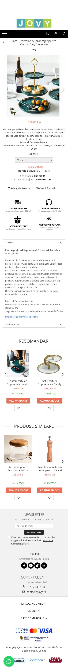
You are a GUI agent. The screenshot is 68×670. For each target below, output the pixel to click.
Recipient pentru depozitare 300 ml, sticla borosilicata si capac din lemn (18, 468)
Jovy (34, 49)
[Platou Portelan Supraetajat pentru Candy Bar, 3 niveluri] (34, 86)
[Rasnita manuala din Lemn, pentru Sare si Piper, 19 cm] (50, 449)
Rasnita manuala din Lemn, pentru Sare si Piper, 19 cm (49, 468)
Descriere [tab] (10, 242)
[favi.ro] (55, 660)
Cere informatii (47, 188)
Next (62, 89)
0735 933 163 (36, 587)
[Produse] (5, 34)
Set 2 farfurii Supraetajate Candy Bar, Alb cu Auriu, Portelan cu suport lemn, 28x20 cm (49, 382)
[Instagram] (44, 565)
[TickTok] (37, 565)
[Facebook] (24, 565)
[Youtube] (31, 565)
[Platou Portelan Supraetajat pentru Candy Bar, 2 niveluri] (18, 363)
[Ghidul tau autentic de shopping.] (37, 660)
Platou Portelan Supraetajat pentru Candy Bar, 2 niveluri (18, 382)
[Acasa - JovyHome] (34, 23)
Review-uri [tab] (12, 324)
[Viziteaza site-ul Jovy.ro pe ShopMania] (16, 660)
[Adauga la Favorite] (18, 408)
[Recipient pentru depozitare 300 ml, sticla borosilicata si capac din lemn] (18, 449)
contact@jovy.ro (36, 591)
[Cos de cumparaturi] (56, 33)
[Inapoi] (2, 42)
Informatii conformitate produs (21, 316)
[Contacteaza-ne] (47, 33)
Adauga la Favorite (20, 188)
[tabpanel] (34, 86)
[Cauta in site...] (64, 33)
